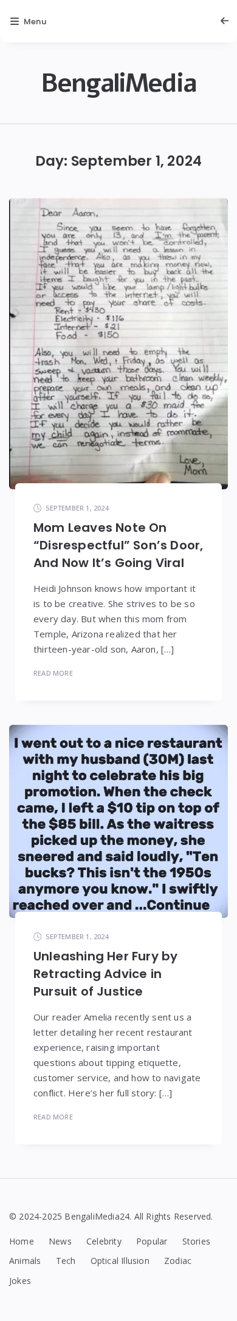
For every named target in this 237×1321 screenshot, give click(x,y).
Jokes (20, 1280)
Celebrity (104, 1241)
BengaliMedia (118, 83)
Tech (66, 1260)
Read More (53, 672)
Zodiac (177, 1260)
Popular (151, 1241)
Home (21, 1241)
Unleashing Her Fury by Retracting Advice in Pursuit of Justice (105, 974)
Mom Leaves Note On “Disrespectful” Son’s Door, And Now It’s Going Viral (118, 545)
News (60, 1241)
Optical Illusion (120, 1260)
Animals (25, 1260)
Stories (196, 1241)
